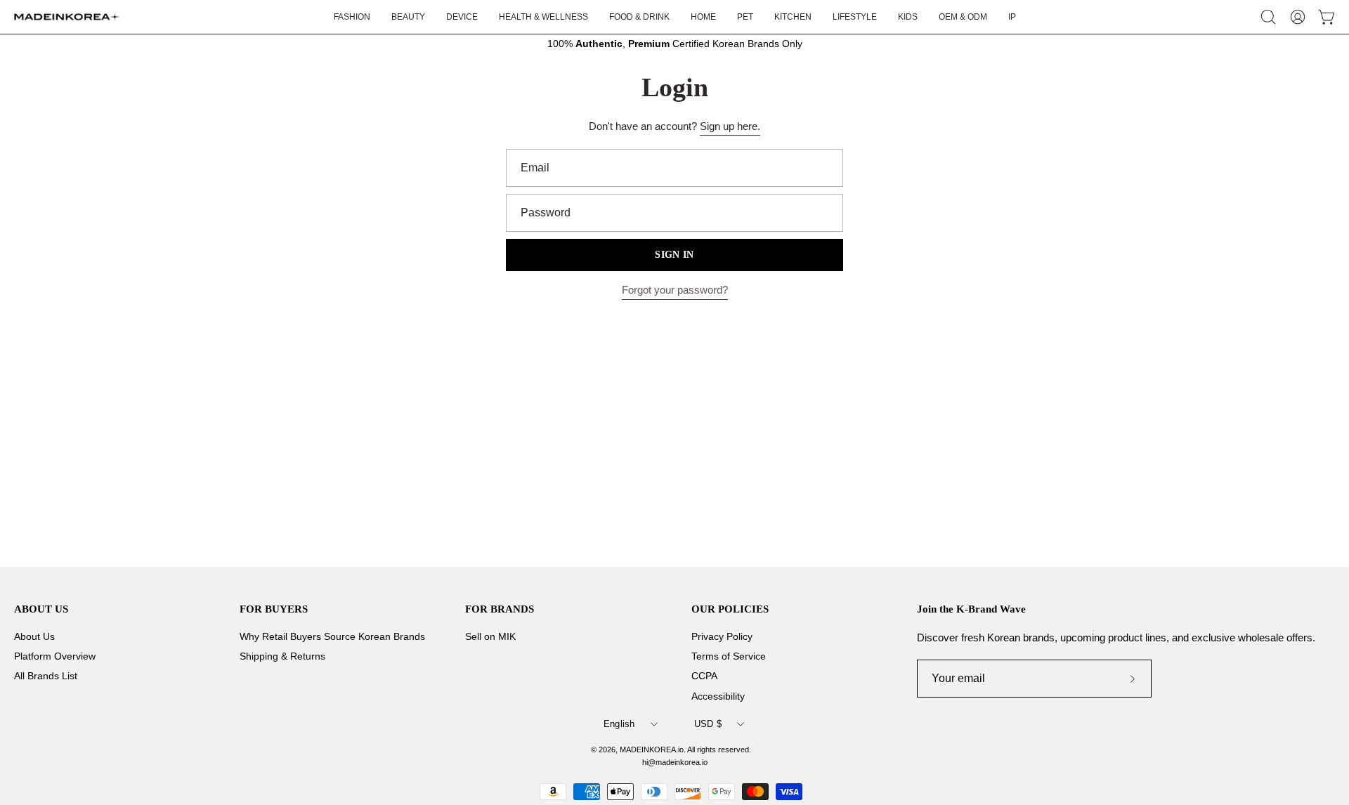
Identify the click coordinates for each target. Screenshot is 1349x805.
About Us (34, 636)
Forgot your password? (675, 290)
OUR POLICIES (730, 609)
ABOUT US (41, 609)
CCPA (704, 676)
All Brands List (45, 676)
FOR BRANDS (499, 609)
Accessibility (718, 696)
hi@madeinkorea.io (675, 762)
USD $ (708, 724)
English (619, 724)
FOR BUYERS (274, 609)
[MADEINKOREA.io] (66, 17)
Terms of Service (728, 656)
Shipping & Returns (282, 656)
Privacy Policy (721, 636)
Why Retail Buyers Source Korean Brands (332, 636)
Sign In (674, 254)
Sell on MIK (490, 636)
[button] (854, 17)
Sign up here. (730, 126)
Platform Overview (55, 656)
